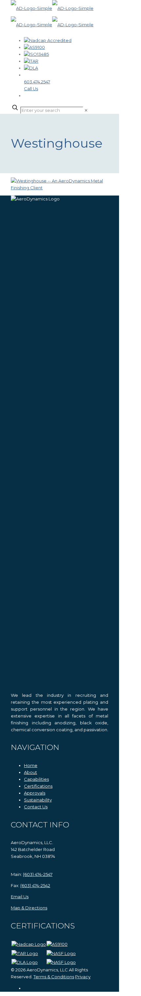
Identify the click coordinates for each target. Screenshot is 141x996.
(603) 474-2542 (35, 885)
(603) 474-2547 (37, 874)
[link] (86, 110)
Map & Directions (29, 907)
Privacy (83, 976)
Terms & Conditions (53, 976)
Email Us (20, 896)
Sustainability (38, 799)
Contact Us (36, 806)
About (30, 772)
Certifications (38, 786)
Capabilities (36, 779)
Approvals (34, 793)
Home (30, 765)
